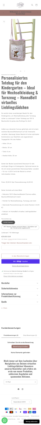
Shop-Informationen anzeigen (13, 276)
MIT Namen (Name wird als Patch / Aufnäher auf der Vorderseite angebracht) (20, 227)
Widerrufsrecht (35, 416)
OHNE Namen (8, 222)
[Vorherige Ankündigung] (3, 13)
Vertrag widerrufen (32, 421)
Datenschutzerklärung (9, 419)
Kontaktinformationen (33, 419)
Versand (10, 239)
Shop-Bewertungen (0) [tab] (30, 335)
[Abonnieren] (35, 382)
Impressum (21, 422)
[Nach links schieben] (16, 71)
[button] (4, 5)
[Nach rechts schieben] (25, 71)
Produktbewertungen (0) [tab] (11, 335)
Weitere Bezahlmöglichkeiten (20, 266)
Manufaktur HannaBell (12, 416)
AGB (18, 419)
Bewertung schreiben (20, 346)
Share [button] (5, 308)
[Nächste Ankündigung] (37, 13)
